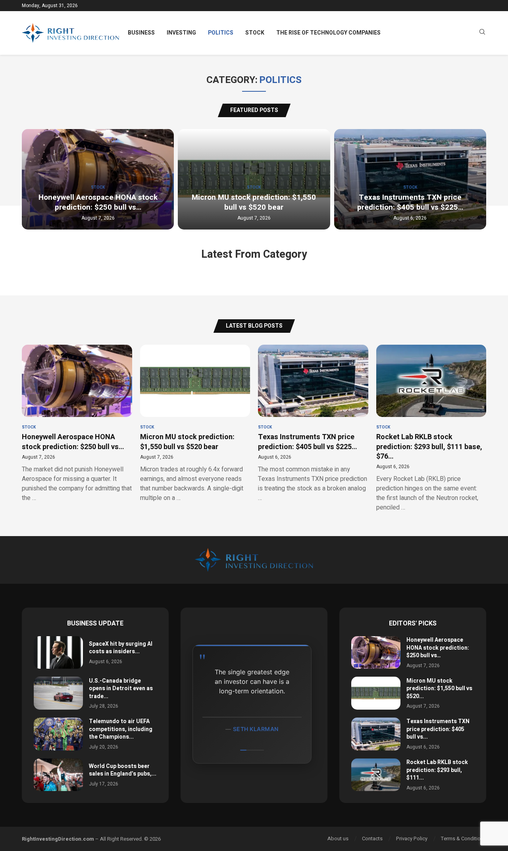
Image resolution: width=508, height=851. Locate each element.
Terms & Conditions (463, 838)
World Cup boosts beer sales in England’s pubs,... (122, 770)
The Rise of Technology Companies (328, 33)
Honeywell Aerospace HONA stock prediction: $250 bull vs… (98, 202)
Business (141, 33)
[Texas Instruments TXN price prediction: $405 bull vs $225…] (375, 734)
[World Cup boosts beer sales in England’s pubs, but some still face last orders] (58, 774)
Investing (181, 33)
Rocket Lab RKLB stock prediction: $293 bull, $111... (437, 770)
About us (337, 838)
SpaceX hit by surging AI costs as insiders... (120, 648)
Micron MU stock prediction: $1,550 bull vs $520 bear (254, 202)
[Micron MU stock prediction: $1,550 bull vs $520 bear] (375, 693)
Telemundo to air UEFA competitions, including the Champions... (120, 729)
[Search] (482, 33)
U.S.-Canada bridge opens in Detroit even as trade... (121, 688)
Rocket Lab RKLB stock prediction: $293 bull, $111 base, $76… (429, 447)
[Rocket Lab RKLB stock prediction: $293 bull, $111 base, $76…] (375, 774)
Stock (254, 33)
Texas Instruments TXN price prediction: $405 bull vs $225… (410, 202)
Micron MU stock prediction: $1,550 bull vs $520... (439, 688)
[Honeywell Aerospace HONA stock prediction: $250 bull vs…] (375, 652)
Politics (220, 33)
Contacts (372, 838)
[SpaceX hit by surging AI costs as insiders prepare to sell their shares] (58, 652)
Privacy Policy (411, 838)
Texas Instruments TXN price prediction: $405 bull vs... (438, 729)
